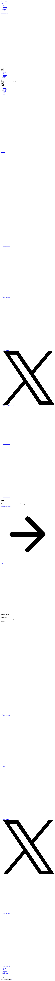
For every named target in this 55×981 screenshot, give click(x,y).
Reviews (5, 8)
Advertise (5, 92)
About (4, 968)
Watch (4, 9)
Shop (4, 10)
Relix (2, 3)
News (4, 5)
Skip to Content (4, 1)
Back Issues (5, 973)
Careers (4, 972)
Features (5, 7)
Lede (12, 979)
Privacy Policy (6, 969)
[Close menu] (1, 80)
